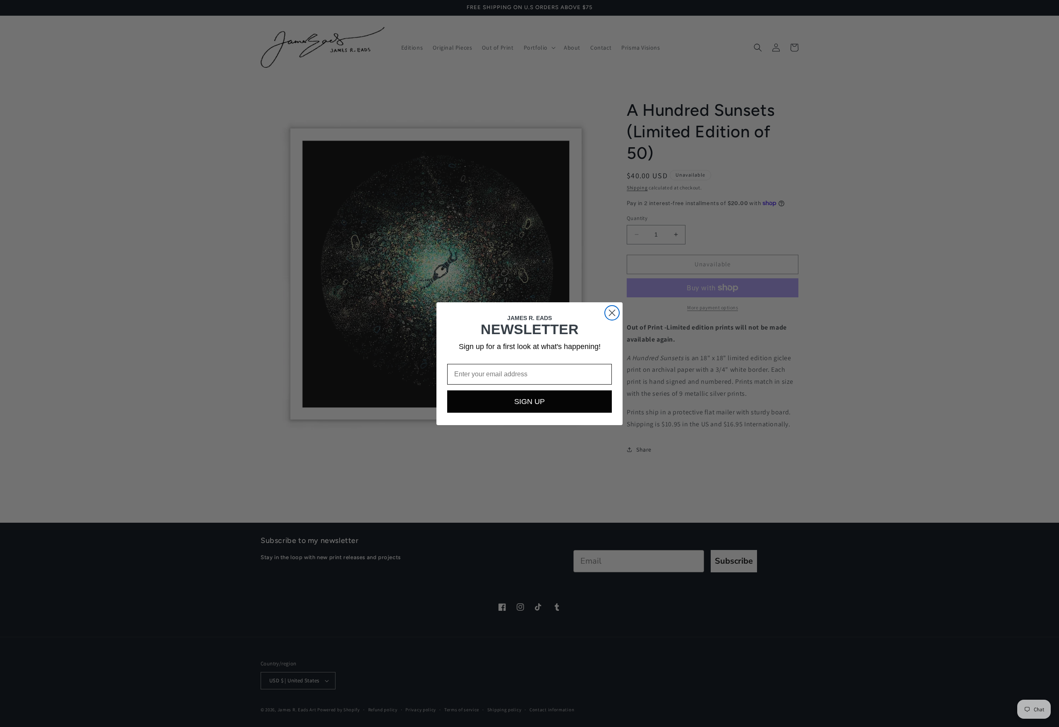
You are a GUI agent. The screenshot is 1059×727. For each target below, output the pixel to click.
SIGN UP (529, 401)
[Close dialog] (612, 313)
